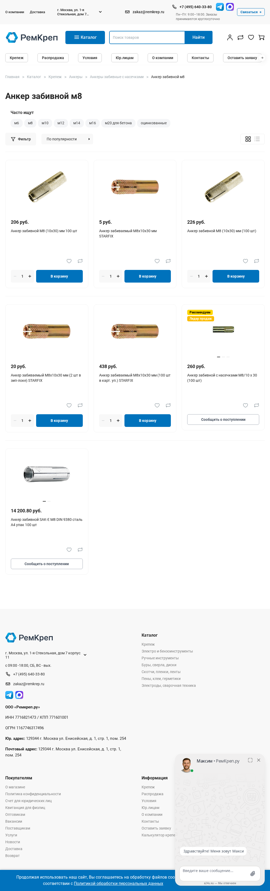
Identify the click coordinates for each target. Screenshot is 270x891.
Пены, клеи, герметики (161, 678)
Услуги (11, 835)
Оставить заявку (242, 58)
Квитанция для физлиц (25, 808)
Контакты (200, 58)
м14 (76, 123)
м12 (60, 123)
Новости (12, 842)
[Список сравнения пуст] (240, 37)
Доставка (37, 12)
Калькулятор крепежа (161, 835)
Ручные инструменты (160, 658)
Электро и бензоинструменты (167, 651)
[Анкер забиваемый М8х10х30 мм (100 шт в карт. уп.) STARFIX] (135, 331)
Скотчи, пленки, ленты (161, 672)
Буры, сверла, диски (159, 665)
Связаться (249, 12)
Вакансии (13, 821)
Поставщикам (17, 828)
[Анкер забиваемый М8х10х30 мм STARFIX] (135, 186)
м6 (16, 123)
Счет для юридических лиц (28, 801)
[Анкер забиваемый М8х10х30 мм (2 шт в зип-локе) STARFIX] (46, 331)
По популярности (62, 139)
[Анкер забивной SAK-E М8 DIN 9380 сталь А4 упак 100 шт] (46, 475)
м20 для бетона (118, 123)
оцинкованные (154, 123)
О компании (14, 12)
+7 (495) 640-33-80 (196, 7)
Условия (90, 58)
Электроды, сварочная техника (169, 685)
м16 (92, 123)
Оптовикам (15, 814)
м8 (30, 123)
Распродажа (53, 58)
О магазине (15, 787)
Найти (198, 37)
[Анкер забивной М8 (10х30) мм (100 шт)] (223, 186)
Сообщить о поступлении (223, 419)
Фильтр (24, 139)
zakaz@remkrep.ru (148, 12)
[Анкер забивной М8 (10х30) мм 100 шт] (46, 186)
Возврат (12, 856)
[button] (262, 58)
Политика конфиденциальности (33, 794)
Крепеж (16, 58)
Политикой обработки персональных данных (118, 883)
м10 (45, 123)
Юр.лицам (125, 58)
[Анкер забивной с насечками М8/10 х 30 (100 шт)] (223, 331)
